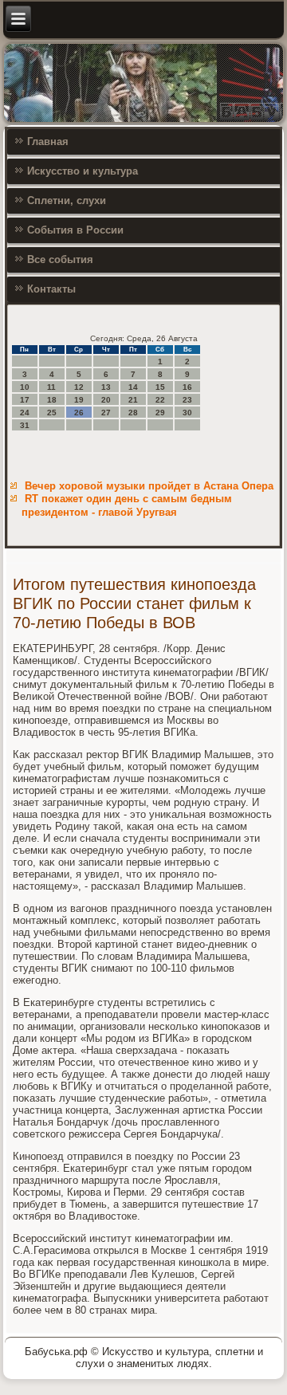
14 (133, 387)
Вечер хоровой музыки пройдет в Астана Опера (149, 486)
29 (160, 412)
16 (187, 387)
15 (160, 387)
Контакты (51, 289)
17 (24, 399)
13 (106, 387)
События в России (75, 230)
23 (187, 399)
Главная (48, 141)
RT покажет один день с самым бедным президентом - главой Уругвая (127, 505)
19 (79, 399)
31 (24, 425)
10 (24, 387)
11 (51, 387)
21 (133, 399)
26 (79, 412)
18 (52, 399)
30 (187, 412)
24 (24, 412)
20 (106, 399)
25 (52, 412)
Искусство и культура (82, 171)
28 (133, 412)
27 (106, 412)
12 (79, 387)
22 (160, 399)
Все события (60, 259)
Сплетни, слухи (66, 200)
